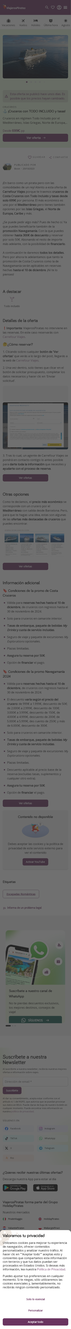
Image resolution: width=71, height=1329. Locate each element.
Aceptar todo (35, 1322)
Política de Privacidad (51, 1269)
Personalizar (35, 1310)
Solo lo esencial (35, 1299)
